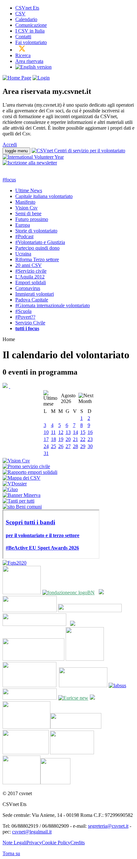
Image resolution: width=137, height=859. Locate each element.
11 (53, 432)
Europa (22, 225)
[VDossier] (15, 483)
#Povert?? (25, 317)
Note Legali (14, 842)
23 (90, 439)
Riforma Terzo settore (37, 259)
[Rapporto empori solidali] (30, 472)
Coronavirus (27, 288)
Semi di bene (28, 213)
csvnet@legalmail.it (32, 831)
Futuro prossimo (31, 219)
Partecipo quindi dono (37, 248)
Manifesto (25, 202)
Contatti (23, 36)
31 (46, 453)
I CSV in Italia (30, 31)
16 (90, 432)
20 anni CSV (28, 265)
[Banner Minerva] (21, 495)
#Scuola (23, 311)
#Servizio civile (31, 271)
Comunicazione (31, 25)
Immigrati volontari (34, 294)
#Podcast (24, 236)
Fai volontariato (31, 42)
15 (82, 432)
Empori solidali (30, 282)
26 (60, 446)
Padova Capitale (31, 299)
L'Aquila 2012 (30, 276)
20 (68, 439)
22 (82, 439)
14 (75, 432)
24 (46, 446)
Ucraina (23, 253)
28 (75, 446)
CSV (20, 13)
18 (53, 439)
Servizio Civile (30, 322)
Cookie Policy (56, 842)
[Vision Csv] (16, 460)
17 (46, 439)
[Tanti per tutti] (18, 501)
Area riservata (29, 61)
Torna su (11, 853)
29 (82, 446)
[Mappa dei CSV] (21, 478)
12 (60, 432)
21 (75, 439)
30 (90, 446)
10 (46, 432)
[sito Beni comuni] (22, 506)
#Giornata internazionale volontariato (52, 305)
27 (68, 446)
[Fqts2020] (14, 563)
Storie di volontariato (36, 230)
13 (68, 432)
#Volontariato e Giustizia (40, 242)
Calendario (26, 19)
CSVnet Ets (27, 8)
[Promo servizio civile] (26, 466)
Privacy (34, 842)
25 (53, 446)
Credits (77, 842)
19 (60, 439)
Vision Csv (26, 207)
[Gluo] (10, 489)
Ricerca (23, 55)
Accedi (10, 144)
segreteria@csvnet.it (108, 826)
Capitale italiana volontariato (44, 196)
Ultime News (28, 190)
